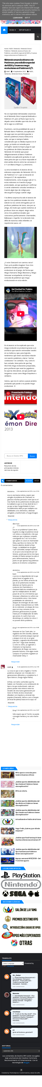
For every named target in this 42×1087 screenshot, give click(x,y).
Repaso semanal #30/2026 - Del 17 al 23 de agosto (28, 859)
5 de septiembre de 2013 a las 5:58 (28, 572)
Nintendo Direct (26, 49)
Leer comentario (18, 986)
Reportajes (24, 30)
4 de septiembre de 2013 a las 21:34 (28, 491)
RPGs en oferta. (21, 791)
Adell (9, 667)
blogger (29, 481)
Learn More (18, 18)
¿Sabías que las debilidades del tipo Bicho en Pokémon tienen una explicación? (27, 803)
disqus (36, 481)
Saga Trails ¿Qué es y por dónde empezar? (27, 829)
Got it (27, 18)
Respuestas (12, 520)
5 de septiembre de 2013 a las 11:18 (28, 667)
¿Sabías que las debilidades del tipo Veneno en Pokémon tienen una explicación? (27, 812)
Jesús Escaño (35, 1073)
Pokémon (7, 51)
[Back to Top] (21, 1070)
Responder (11, 516)
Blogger (26, 1062)
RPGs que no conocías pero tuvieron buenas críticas (25, 774)
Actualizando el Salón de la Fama (28, 819)
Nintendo (17, 49)
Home (6, 49)
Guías (11, 30)
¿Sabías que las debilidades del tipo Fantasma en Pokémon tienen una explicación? (27, 851)
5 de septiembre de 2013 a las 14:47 (28, 710)
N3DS (11, 49)
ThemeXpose (14, 1073)
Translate (10, 966)
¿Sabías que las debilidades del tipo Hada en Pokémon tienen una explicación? (27, 784)
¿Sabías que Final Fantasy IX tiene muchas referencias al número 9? (28, 839)
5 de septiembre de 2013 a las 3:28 (28, 526)
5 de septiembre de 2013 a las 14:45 (28, 627)
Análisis (6, 37)
